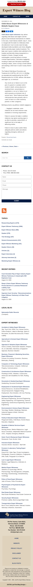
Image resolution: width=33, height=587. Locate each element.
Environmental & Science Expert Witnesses (15, 408)
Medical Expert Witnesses (10, 467)
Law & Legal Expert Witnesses (11, 460)
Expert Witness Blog (16, 10)
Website (16, 543)
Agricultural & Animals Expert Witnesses (15, 339)
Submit (16, 200)
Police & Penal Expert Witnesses (12, 479)
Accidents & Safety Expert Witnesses (13, 327)
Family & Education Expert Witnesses (14, 418)
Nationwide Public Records (10, 312)
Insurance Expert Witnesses (10, 442)
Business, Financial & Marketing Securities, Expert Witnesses (15, 355)
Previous (5, 146)
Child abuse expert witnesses (11, 34)
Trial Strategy (8, 237)
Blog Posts (16, 563)
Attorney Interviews (9, 257)
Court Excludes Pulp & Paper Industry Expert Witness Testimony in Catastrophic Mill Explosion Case (16, 276)
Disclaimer (16, 553)
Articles (5, 250)
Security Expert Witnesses (10, 498)
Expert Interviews (8, 254)
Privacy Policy (16, 548)
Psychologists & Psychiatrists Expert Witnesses (13, 486)
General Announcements (11, 240)
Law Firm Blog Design (16, 584)
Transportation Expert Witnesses (12, 503)
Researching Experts (11, 137)
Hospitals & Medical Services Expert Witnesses (13, 426)
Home (5, 16)
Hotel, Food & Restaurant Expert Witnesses (15, 437)
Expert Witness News (10, 230)
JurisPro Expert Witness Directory (23, 580)
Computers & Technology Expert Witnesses (15, 364)
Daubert (6, 233)
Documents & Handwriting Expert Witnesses (16, 381)
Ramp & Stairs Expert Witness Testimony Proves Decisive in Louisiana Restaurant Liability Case (15, 285)
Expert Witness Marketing (12, 243)
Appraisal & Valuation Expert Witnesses (14, 344)
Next (16, 146)
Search (27, 157)
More (27, 16)
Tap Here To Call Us (17, 4)
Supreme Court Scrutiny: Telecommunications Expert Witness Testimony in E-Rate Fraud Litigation (16, 295)
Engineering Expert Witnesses (11, 396)
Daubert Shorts (8, 247)
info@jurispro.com (16, 532)
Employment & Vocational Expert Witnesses (16, 386)
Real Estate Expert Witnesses (11, 492)
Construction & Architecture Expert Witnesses (16, 371)
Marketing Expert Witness (11, 261)
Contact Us (16, 16)
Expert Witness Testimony (12, 226)
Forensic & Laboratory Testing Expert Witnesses (13, 449)
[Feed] (4, 210)
